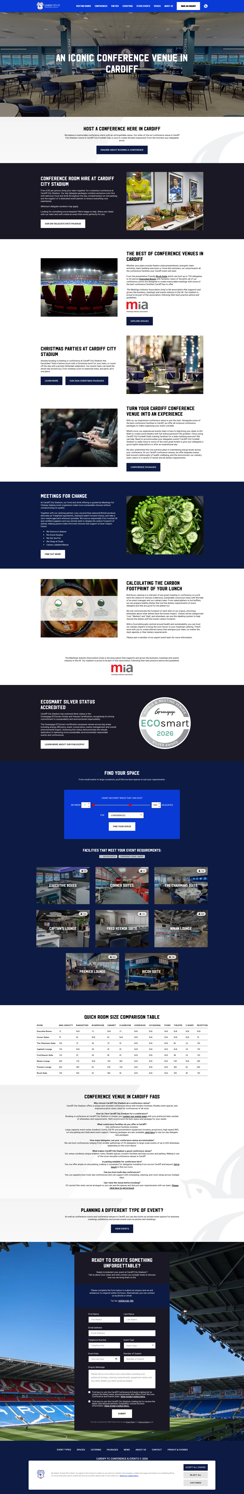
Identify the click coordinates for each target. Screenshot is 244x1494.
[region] (122, 1049)
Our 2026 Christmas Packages (87, 380)
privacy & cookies (178, 1449)
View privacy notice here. (133, 1396)
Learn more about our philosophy (64, 744)
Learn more (51, 380)
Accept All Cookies (196, 1467)
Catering (96, 1449)
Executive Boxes (147, 279)
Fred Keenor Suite (45, 1055)
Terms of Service (143, 1422)
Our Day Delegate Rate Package (63, 223)
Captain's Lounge (44, 1049)
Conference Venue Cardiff (132, 856)
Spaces (81, 1449)
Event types (64, 1449)
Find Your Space (122, 826)
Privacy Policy (130, 1422)
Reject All (195, 1475)
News (127, 1449)
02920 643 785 (125, 1300)
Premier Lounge (44, 1067)
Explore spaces (140, 321)
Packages (112, 1449)
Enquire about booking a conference (122, 150)
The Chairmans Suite (46, 1043)
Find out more (53, 554)
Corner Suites (43, 1037)
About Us (141, 1449)
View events (122, 1228)
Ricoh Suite (161, 276)
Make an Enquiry (188, 6)
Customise (195, 1483)
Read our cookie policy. (129, 1476)
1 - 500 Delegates (108, 856)
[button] (40, 1475)
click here (150, 1132)
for (102, 815)
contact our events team (135, 1116)
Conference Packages (143, 467)
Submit (122, 1413)
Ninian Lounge (43, 1061)
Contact (157, 1449)
